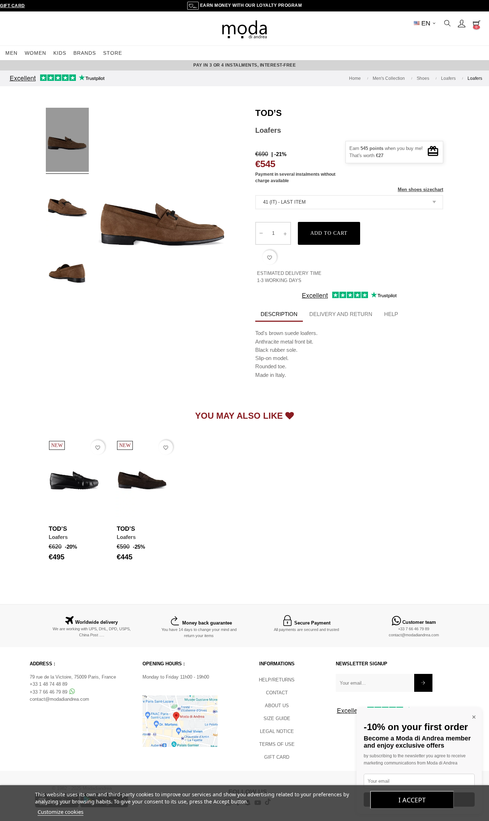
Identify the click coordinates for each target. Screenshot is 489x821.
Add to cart (329, 233)
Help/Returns (277, 679)
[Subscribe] (423, 683)
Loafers (58, 537)
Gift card (276, 757)
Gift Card (12, 5)
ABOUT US (277, 705)
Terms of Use (277, 744)
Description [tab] (279, 314)
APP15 (291, 65)
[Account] (461, 23)
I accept (412, 800)
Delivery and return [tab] (340, 314)
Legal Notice (277, 731)
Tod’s (268, 113)
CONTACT (277, 692)
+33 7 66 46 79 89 (413, 629)
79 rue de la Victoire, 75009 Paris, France (73, 677)
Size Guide (276, 718)
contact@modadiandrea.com (414, 635)
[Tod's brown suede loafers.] (67, 141)
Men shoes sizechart (420, 189)
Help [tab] (391, 314)
